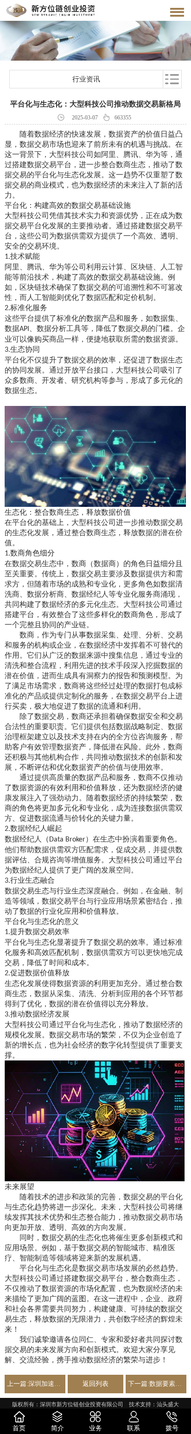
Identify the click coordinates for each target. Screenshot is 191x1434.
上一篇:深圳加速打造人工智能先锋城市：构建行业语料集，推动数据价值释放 (35, 1383)
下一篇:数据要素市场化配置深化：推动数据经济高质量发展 (156, 1383)
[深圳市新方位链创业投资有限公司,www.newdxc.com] (50, 10)
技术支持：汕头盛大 (154, 1404)
